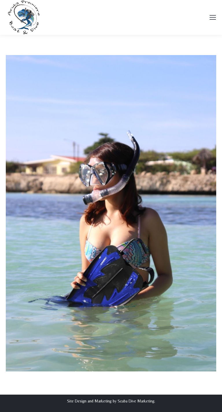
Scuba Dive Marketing (136, 401)
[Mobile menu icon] (212, 17)
